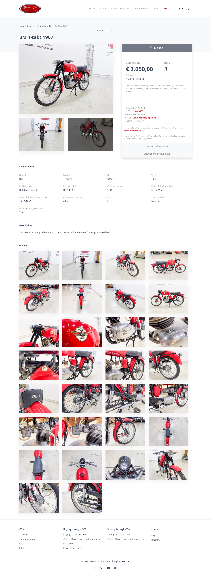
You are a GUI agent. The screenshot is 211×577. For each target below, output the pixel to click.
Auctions (103, 8)
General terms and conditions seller (126, 539)
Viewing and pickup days (157, 153)
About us (24, 534)
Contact (156, 8)
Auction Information (157, 146)
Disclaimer (68, 543)
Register (155, 539)
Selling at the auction (118, 534)
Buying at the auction (74, 534)
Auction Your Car (120, 8)
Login (154, 535)
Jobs (21, 548)
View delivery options (144, 117)
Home (92, 8)
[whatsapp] (101, 568)
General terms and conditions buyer (82, 539)
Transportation (140, 8)
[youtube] (108, 568)
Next (112, 30)
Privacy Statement (72, 548)
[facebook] (95, 568)
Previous (100, 30)
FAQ (21, 543)
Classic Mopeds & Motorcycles (39, 26)
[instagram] (115, 568)
